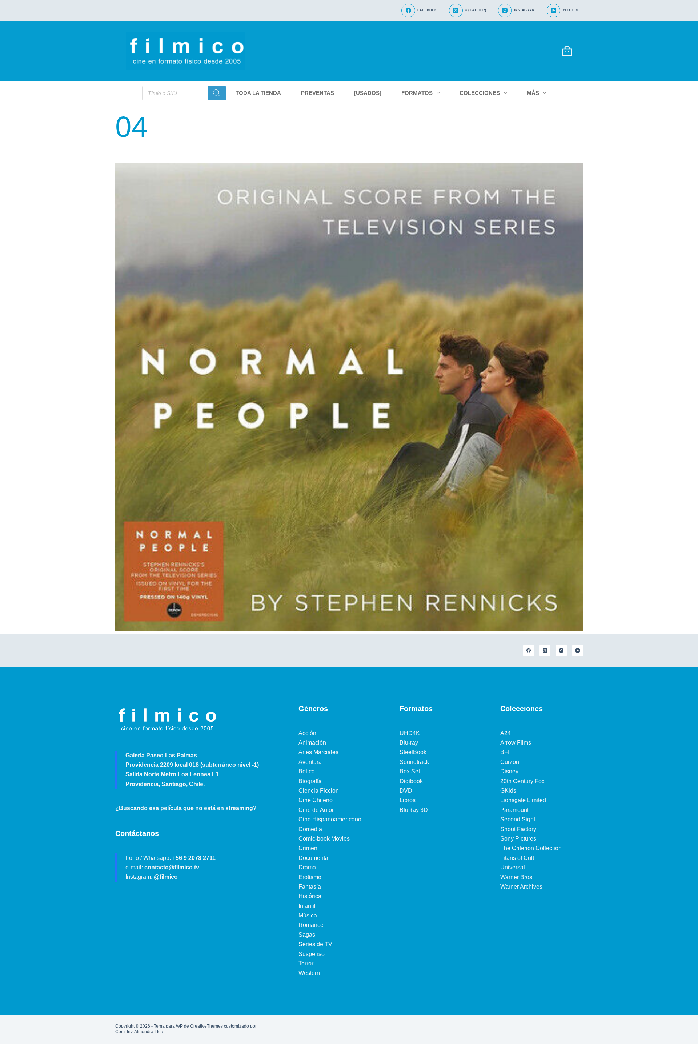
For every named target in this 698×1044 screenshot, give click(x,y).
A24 (505, 733)
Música (307, 915)
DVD (406, 791)
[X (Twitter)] (544, 650)
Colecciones (480, 93)
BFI (504, 752)
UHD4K (410, 733)
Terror (305, 963)
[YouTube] (577, 650)
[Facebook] (528, 650)
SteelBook (413, 752)
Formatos (417, 93)
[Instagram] (561, 650)
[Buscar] (217, 93)
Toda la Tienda (258, 93)
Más (533, 93)
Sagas (306, 935)
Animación (312, 743)
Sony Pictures (518, 839)
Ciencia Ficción (318, 791)
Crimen (307, 848)
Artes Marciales (318, 752)
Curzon (509, 762)
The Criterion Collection (531, 848)
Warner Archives (521, 887)
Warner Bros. (517, 877)
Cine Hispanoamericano (329, 819)
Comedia (310, 829)
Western (309, 973)
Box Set (410, 771)
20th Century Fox (522, 781)
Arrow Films (515, 743)
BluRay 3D (414, 810)
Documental (314, 858)
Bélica (306, 771)
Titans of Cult (517, 858)
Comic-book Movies (324, 839)
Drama (307, 867)
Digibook (411, 781)
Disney (509, 771)
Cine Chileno (315, 800)
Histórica (309, 896)
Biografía (310, 781)
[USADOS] (367, 93)
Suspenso (311, 954)
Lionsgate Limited (523, 800)
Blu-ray (409, 743)
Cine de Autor (316, 810)
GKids (508, 791)
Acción (307, 733)
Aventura (310, 762)
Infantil (307, 906)
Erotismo (309, 877)
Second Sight (517, 819)
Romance (311, 925)
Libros (408, 800)
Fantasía (309, 887)
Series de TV (315, 944)
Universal (512, 867)
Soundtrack (414, 762)
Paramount (514, 810)
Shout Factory (518, 829)
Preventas (317, 93)
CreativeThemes (206, 1026)
